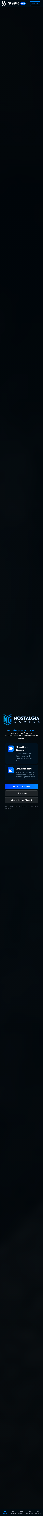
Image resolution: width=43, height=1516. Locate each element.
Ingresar (35, 3)
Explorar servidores (21, 786)
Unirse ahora (21, 793)
